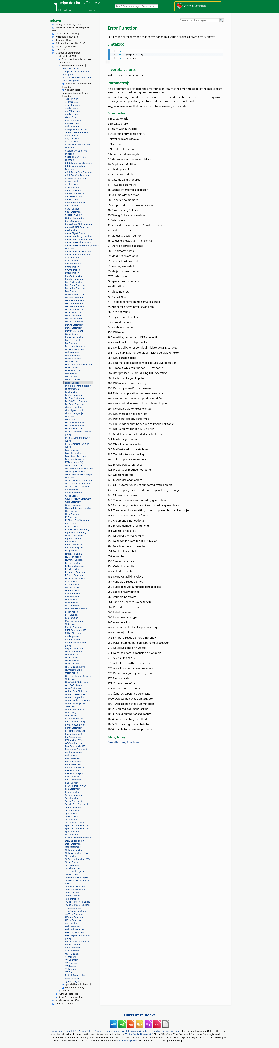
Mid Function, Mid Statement (74, 622)
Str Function (71, 855)
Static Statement (73, 843)
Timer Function (72, 895)
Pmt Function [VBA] (75, 721)
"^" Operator (71, 972)
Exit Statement (72, 388)
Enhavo (55, 20)
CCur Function (72, 141)
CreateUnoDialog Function (78, 236)
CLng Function (72, 208)
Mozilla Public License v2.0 (139, 1034)
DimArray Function (74, 336)
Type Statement (73, 907)
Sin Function (71, 819)
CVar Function (72, 266)
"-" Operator (71, 956)
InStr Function (72, 526)
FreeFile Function (73, 452)
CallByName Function (76, 129)
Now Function (72, 660)
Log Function (71, 617)
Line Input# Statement (76, 608)
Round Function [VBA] (76, 785)
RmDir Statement (73, 779)
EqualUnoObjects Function (78, 364)
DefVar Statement (74, 330)
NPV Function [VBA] (75, 666)
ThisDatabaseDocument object (77, 882)
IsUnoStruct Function (75, 578)
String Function (72, 862)
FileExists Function (74, 404)
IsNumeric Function (75, 572)
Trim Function (72, 898)
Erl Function (71, 373)
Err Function (71, 376)
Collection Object (73, 214)
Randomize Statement (76, 749)
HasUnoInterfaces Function (78, 507)
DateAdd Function (74, 275)
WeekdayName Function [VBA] (77, 937)
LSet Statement (72, 593)
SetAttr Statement (74, 807)
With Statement (73, 944)
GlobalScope (71, 117)
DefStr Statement (73, 327)
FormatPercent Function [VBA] (77, 445)
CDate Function (72, 181)
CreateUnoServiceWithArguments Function (79, 247)
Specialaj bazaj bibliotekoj (78, 984)
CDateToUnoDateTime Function (76, 152)
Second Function (73, 794)
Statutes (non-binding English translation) (118, 1031)
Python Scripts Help (68, 993)
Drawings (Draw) (63, 39)
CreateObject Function (76, 233)
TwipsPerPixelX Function (77, 901)
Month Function (73, 639)
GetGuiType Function (75, 471)
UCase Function (73, 920)
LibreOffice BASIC (67, 55)
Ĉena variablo (72, 978)
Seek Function (72, 797)
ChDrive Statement (74, 193)
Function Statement (75, 459)
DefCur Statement (74, 303)
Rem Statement (72, 758)
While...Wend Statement (77, 941)
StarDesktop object (74, 840)
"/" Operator (71, 965)
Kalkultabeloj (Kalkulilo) (67, 33)
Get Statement (72, 489)
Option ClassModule (75, 694)
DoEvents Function (74, 349)
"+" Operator (71, 962)
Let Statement (72, 605)
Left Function (71, 599)
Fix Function (71, 419)
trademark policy (127, 1040)
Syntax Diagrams (70, 80)
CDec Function (72, 187)
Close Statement (73, 211)
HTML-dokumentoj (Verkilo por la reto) (70, 29)
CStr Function (71, 260)
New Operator (72, 654)
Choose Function (73, 196)
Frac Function (72, 449)
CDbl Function (72, 184)
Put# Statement (73, 736)
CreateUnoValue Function (78, 254)
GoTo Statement (73, 501)
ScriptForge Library (74, 987)
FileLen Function (73, 407)
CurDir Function (73, 263)
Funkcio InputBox (74, 535)
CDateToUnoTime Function (78, 162)
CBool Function (72, 135)
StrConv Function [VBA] (76, 852)
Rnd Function (71, 782)
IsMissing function (74, 565)
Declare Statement (74, 297)
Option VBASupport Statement (75, 705)
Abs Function (71, 98)
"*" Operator (71, 959)
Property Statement (75, 730)
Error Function (72, 382)
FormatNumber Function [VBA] (77, 439)
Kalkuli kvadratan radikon (78, 837)
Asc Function (71, 107)
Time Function (72, 892)
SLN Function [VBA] (75, 822)
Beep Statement (73, 120)
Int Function (71, 541)
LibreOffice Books (139, 1014)
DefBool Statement (74, 300)
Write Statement (73, 947)
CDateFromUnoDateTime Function (77, 146)
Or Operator (71, 715)
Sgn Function (71, 813)
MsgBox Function (74, 648)
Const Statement (73, 220)
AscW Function (72, 110)
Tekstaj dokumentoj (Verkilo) (69, 24)
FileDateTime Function (76, 401)
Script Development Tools (71, 997)
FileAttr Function (73, 394)
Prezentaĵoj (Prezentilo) (67, 36)
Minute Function (73, 626)
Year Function (72, 953)
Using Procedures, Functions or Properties (76, 73)
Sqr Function (71, 834)
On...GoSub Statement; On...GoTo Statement (76, 683)
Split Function (72, 831)
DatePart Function (74, 281)
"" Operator (71, 968)
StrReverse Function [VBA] (78, 859)
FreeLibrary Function (75, 456)
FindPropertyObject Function (75, 415)
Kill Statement (72, 584)
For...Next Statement (75, 422)
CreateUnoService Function (78, 242)
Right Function (72, 776)
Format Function (73, 428)
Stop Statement (72, 846)
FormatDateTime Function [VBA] (78, 433)
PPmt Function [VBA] (75, 724)
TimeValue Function (75, 889)
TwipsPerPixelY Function (77, 904)
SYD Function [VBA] (75, 871)
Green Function (73, 504)
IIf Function (71, 517)
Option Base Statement (76, 691)
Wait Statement (72, 926)
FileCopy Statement (74, 397)
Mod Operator (72, 636)
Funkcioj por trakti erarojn (78, 385)
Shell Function (72, 816)
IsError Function (73, 562)
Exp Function (71, 391)
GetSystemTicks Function (77, 486)
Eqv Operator (71, 367)
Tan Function (71, 874)
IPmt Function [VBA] (75, 544)
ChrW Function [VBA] (75, 202)
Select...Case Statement (76, 132)
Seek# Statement (73, 801)
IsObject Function (74, 575)
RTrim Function (72, 791)
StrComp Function (74, 849)
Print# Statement (73, 727)
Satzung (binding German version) (161, 1031)
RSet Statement (72, 788)
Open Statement (73, 688)
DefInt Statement (73, 315)
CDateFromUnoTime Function (75, 158)
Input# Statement (74, 538)
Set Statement (72, 810)
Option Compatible (74, 217)
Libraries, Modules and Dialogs (77, 77)
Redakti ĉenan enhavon (76, 975)
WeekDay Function (74, 932)
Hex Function (71, 510)
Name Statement (73, 651)
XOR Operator (72, 950)
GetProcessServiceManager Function (78, 476)
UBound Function (74, 917)
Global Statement (73, 492)
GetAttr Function (73, 465)
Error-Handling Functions (123, 742)
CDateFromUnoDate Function (75, 167)
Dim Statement (72, 339)
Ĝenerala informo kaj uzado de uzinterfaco (76, 61)
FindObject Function (75, 410)
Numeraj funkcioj (73, 669)
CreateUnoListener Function (79, 239)
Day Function (71, 291)
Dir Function (71, 343)
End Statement (72, 352)
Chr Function (71, 199)
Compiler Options (71, 68)
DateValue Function (75, 288)
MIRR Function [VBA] (75, 630)
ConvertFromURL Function (78, 223)
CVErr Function (72, 269)
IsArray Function (73, 553)
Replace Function (73, 761)
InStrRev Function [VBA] (77, 529)
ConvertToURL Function (77, 227)
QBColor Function (74, 743)
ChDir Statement (73, 190)
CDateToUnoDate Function (78, 172)
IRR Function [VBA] (74, 547)
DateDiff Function (74, 278)
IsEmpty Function (74, 559)
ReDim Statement (74, 752)
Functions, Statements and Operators (76, 85)
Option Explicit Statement (78, 700)
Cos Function (71, 230)
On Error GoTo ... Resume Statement (78, 677)
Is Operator (71, 550)
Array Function (72, 104)
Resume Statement (74, 767)
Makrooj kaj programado (68, 52)
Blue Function (72, 123)
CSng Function (72, 257)
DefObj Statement (74, 321)
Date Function (72, 272)
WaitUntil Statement (75, 929)
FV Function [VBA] (74, 462)
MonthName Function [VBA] (76, 644)
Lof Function (71, 614)
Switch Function (73, 868)
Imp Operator (72, 523)
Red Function (71, 755)
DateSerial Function (75, 285)
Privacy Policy (85, 1031)
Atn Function (71, 114)
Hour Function (72, 514)
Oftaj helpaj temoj (64, 1003)
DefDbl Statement (74, 309)
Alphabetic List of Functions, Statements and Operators (75, 92)
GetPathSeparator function (78, 480)
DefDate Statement (74, 306)
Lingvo (92, 10)
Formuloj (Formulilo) (65, 46)
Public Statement (73, 733)
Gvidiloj (65, 990)
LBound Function (73, 587)
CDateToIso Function (75, 178)
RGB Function (72, 770)
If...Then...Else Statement (77, 520)
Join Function (71, 581)
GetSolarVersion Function (78, 483)
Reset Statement (73, 764)
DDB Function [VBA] (75, 294)
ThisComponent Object (76, 877)
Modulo (63, 10)
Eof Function (71, 361)
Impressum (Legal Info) (63, 1031)
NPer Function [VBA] (75, 663)
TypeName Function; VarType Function (75, 912)
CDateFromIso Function (77, 175)
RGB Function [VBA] (75, 773)
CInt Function (71, 205)
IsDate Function (73, 556)
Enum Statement (73, 355)
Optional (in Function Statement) (75, 711)
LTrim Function (72, 596)
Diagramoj (60, 49)
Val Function (71, 923)
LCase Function (72, 590)
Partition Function (74, 718)
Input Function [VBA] (75, 532)
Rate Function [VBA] (75, 746)
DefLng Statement (74, 318)
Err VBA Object (72, 379)
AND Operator (72, 101)
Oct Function (71, 672)
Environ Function (73, 358)
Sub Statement (72, 865)
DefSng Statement (74, 324)
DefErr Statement (73, 312)
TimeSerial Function (75, 886)
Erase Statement (73, 370)
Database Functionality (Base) (70, 43)
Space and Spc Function (77, 825)
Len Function (71, 602)
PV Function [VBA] (74, 739)
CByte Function (72, 138)
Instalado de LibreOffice (67, 1000)
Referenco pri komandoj (74, 65)
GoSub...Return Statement (78, 498)
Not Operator (71, 657)
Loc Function (71, 611)
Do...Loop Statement (75, 346)
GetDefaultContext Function (79, 468)
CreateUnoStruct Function (78, 251)
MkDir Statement (73, 633)
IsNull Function (72, 568)
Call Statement (72, 126)
